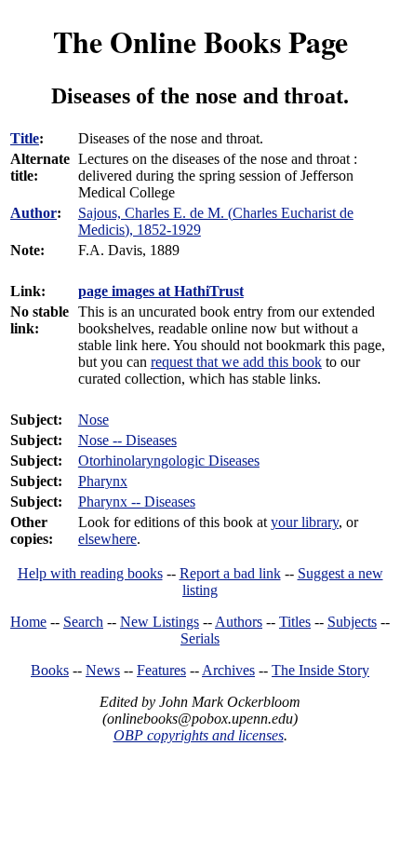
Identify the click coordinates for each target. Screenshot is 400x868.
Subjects (352, 622)
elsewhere (107, 539)
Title (24, 138)
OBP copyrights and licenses (198, 735)
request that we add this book (236, 362)
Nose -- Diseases (127, 440)
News (103, 670)
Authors (238, 622)
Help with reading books (90, 573)
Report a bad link (230, 573)
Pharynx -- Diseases (136, 501)
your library (305, 522)
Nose (93, 419)
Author (33, 213)
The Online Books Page (200, 41)
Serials (200, 638)
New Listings (159, 622)
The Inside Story (320, 670)
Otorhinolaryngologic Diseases (169, 460)
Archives (228, 670)
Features (161, 670)
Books (50, 670)
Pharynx (102, 481)
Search (83, 622)
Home (28, 622)
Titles (295, 622)
